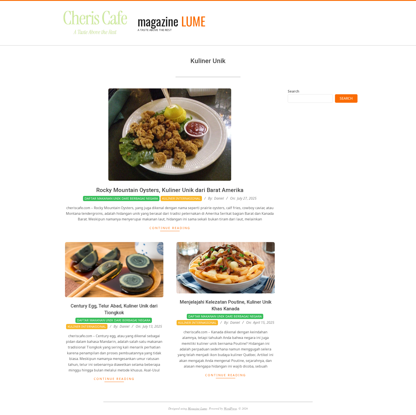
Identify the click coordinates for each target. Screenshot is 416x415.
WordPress (230, 408)
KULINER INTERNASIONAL (181, 198)
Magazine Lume (197, 408)
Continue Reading (170, 228)
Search (293, 91)
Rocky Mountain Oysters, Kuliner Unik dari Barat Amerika (170, 190)
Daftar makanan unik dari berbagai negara (121, 198)
